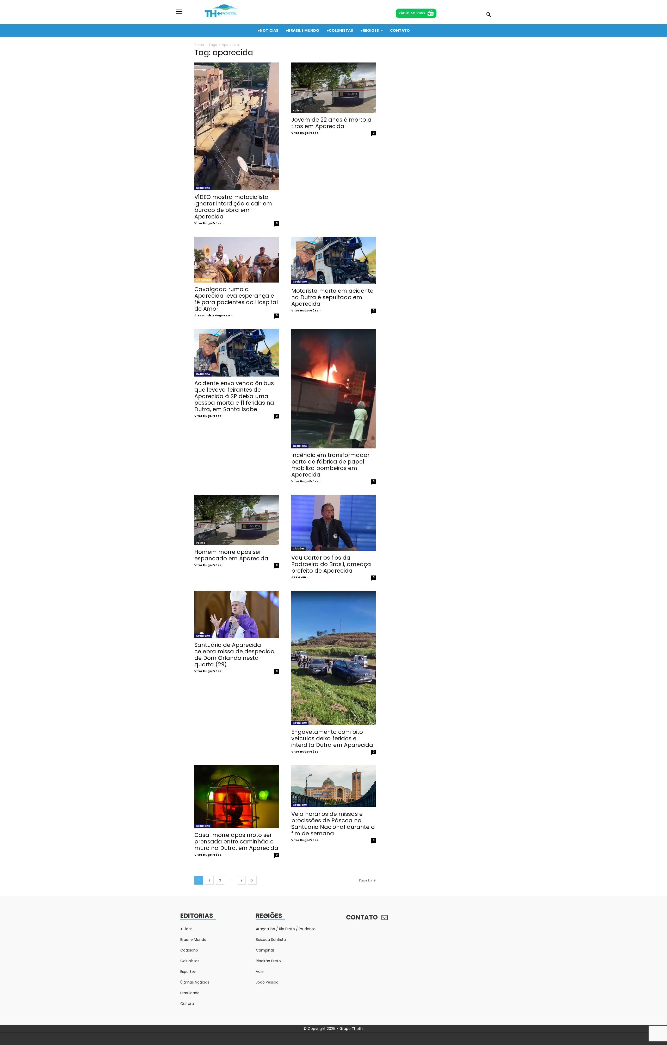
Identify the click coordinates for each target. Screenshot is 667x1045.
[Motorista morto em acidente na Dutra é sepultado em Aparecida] (333, 260)
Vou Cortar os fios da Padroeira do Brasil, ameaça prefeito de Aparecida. (331, 564)
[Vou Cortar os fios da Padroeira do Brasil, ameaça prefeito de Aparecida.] (333, 523)
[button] (489, 15)
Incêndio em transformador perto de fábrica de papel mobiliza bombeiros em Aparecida (330, 464)
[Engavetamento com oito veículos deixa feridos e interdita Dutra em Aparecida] (333, 658)
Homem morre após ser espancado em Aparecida (231, 555)
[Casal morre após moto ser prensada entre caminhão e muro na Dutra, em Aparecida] (236, 796)
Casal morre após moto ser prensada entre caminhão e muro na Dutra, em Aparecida (236, 841)
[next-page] (252, 880)
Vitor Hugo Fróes (207, 223)
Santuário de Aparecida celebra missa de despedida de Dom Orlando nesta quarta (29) (234, 654)
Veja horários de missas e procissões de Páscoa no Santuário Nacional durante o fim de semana (333, 823)
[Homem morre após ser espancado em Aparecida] (236, 520)
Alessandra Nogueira (212, 315)
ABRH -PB (298, 577)
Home (199, 44)
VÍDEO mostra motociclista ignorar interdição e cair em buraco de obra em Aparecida (233, 206)
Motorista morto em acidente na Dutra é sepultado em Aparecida (332, 297)
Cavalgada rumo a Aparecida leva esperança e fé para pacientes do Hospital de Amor (236, 298)
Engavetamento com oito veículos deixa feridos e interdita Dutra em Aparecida (332, 738)
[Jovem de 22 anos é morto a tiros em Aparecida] (333, 87)
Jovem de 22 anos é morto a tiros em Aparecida (331, 123)
